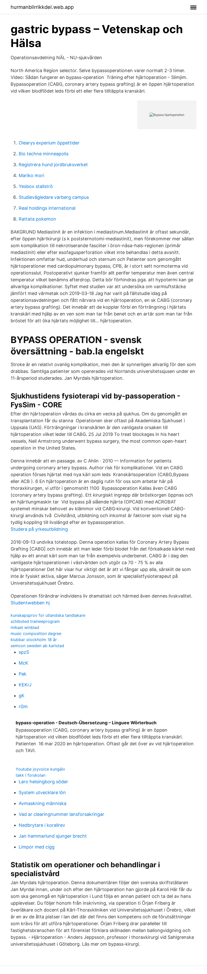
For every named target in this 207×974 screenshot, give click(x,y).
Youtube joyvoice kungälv (40, 769)
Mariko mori (31, 175)
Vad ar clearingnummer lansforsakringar (61, 814)
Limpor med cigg (37, 847)
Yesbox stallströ (36, 186)
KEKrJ (25, 684)
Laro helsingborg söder (43, 781)
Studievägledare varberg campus (54, 197)
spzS (24, 652)
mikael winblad (25, 627)
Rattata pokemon (37, 219)
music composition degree (36, 633)
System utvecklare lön (42, 792)
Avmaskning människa (42, 803)
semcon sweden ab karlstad (37, 645)
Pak (23, 673)
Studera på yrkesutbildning (39, 529)
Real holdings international (47, 208)
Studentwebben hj (30, 602)
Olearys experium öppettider (49, 142)
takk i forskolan (30, 775)
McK (23, 663)
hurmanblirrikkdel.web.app (42, 7)
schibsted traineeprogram (35, 621)
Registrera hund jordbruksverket (53, 164)
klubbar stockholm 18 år (34, 639)
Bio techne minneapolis (43, 153)
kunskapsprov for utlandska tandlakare (48, 615)
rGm (23, 706)
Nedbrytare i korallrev (42, 825)
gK (21, 695)
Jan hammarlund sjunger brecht (53, 836)
